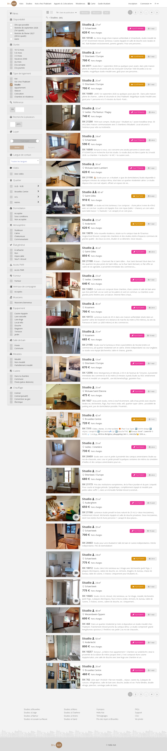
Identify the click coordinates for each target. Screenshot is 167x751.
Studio (17, 84)
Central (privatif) (21, 396)
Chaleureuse (19, 236)
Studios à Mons (70, 709)
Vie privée (139, 719)
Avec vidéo (19, 174)
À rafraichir (19, 250)
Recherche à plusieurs (23, 116)
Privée (17, 345)
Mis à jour (96, 13)
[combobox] (24, 161)
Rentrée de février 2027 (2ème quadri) (24, 34)
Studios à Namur (31, 716)
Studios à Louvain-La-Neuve (35, 719)
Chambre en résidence (23, 96)
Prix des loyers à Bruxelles (107, 719)
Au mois (17, 62)
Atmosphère (19, 224)
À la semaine (19, 65)
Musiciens (18, 297)
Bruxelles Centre (21, 191)
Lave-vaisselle (20, 316)
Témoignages (102, 716)
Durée (16, 44)
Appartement (20, 87)
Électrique (18, 402)
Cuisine (16, 370)
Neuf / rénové (20, 259)
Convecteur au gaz (22, 399)
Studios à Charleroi (72, 712)
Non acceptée (20, 219)
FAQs (137, 709)
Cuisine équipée (21, 313)
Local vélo (18, 322)
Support (138, 712)
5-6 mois (18, 53)
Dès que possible (21, 24)
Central (17, 393)
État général (19, 244)
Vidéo (16, 167)
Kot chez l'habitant (22, 81)
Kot (15, 78)
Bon (16, 253)
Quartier (17, 180)
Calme (17, 233)
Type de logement (22, 73)
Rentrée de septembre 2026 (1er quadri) (26, 29)
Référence (18, 102)
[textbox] (24, 161)
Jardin (16, 334)
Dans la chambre (21, 376)
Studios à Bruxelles (32, 709)
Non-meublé (19, 362)
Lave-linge (18, 319)
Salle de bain (19, 340)
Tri (65, 12)
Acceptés (18, 291)
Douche (17, 325)
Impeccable (19, 256)
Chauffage (18, 387)
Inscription (132, 3)
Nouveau (85, 13)
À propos (100, 709)
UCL (16, 197)
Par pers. (31, 147)
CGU (137, 716)
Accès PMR (18, 264)
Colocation (19, 93)
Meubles (17, 353)
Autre (16, 39)
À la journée (19, 68)
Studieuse (18, 230)
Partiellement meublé (23, 365)
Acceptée (18, 213)
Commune (18, 348)
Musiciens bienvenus (23, 302)
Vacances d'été (20, 59)
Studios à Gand (70, 719)
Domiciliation (19, 208)
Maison (17, 90)
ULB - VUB (18, 186)
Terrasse (18, 331)
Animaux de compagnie (24, 286)
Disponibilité (19, 19)
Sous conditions (21, 216)
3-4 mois (18, 56)
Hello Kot (100, 712)
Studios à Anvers (71, 716)
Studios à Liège (30, 712)
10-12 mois (19, 50)
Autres (17, 202)
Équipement (19, 308)
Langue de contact (22, 154)
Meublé (17, 359)
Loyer (16, 131)
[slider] (11, 141)
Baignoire (18, 328)
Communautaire (21, 239)
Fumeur (17, 275)
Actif (106, 13)
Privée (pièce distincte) (23, 382)
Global (16, 147)
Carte (92, 3)
